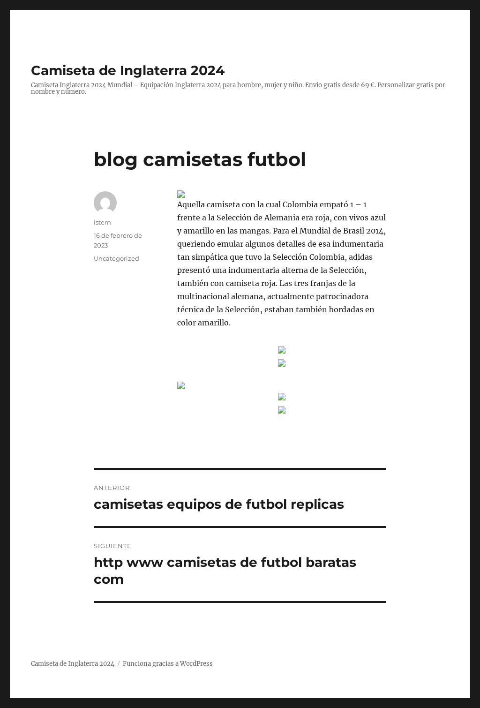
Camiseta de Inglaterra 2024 (128, 70)
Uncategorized (116, 258)
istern (102, 222)
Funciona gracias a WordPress (168, 664)
